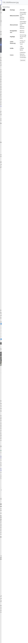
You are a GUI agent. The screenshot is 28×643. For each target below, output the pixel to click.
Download (22, 60)
